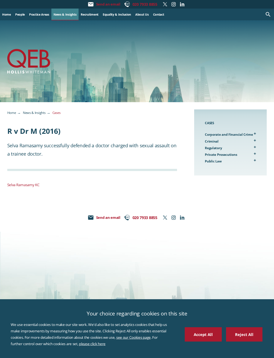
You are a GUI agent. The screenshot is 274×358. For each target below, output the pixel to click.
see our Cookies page (133, 337)
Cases (56, 112)
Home (11, 112)
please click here (92, 343)
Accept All (203, 334)
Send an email (108, 4)
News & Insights (34, 112)
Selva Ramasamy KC (23, 184)
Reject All (244, 334)
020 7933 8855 (145, 4)
